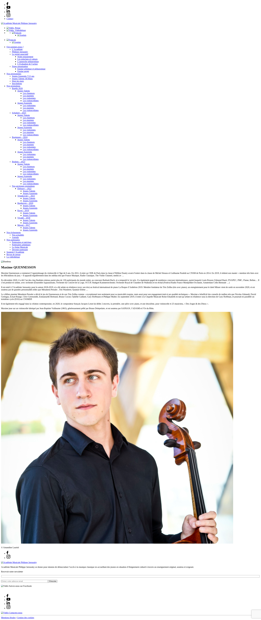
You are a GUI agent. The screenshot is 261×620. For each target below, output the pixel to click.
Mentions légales (8, 617)
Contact (10, 19)
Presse (17, 28)
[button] (16, 33)
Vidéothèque (20, 30)
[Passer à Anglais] (21, 35)
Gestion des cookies (25, 617)
